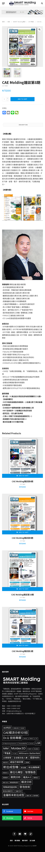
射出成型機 (10, 767)
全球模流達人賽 (21, 758)
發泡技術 (25, 787)
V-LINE (14, 753)
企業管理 (7, 758)
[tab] (23, 125)
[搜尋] (42, 3)
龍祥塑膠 (35, 795)
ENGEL (25, 738)
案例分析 (16, 777)
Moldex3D (18, 748)
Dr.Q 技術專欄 (12, 738)
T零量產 (6, 753)
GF (36, 738)
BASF (22, 728)
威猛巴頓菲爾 (16, 762)
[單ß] (3, 3)
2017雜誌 (31, 22)
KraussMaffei (23, 743)
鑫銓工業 (29, 795)
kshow (31, 743)
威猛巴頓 (5, 762)
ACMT (35, 846)
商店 (9, 22)
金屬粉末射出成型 (13, 795)
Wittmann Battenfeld (29, 753)
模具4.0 (27, 777)
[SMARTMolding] (22, 3)
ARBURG (16, 728)
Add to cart (22, 99)
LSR (38, 743)
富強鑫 (27, 762)
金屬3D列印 (19, 791)
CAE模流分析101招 (15, 733)
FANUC (31, 738)
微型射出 (5, 773)
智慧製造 (30, 772)
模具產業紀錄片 (14, 782)
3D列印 (7, 727)
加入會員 (32, 840)
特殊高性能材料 (10, 787)
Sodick (36, 749)
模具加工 (36, 777)
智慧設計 (5, 777)
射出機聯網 (33, 767)
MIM (5, 748)
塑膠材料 (35, 757)
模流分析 (26, 782)
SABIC (30, 749)
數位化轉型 (16, 772)
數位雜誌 (17, 840)
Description (23, 125)
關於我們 (25, 840)
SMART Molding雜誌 (19, 22)
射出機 (23, 768)
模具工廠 (5, 782)
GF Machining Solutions (10, 743)
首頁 (3, 22)
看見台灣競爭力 (8, 791)
